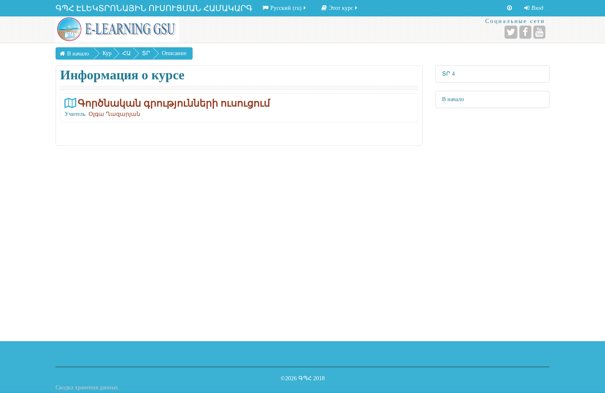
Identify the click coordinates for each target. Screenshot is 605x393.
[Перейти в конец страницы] (509, 8)
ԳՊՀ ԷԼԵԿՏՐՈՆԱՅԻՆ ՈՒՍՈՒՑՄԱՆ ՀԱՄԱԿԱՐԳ (154, 8)
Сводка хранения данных (87, 387)
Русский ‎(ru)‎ (286, 8)
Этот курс (341, 8)
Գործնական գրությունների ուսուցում (174, 103)
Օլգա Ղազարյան (114, 114)
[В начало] (117, 29)
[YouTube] (539, 32)
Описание (174, 53)
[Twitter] (511, 32)
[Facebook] (525, 32)
